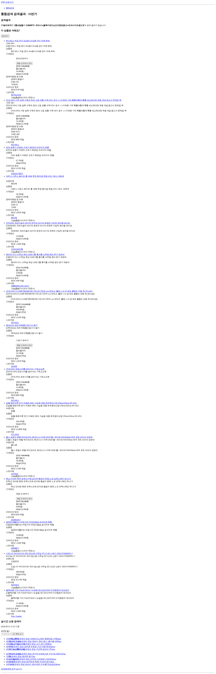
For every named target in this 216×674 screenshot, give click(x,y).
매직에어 (15, 580)
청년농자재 (16, 95)
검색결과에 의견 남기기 (11, 664)
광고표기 (5, 36)
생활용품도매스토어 (20, 284)
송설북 (14, 364)
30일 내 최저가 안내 (24, 63)
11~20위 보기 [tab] (18, 629)
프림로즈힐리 (17, 172)
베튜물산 (15, 544)
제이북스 (15, 144)
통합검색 (10, 8)
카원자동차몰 (17, 248)
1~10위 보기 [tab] (6, 629)
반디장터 (15, 431)
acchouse (14, 470)
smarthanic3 (15, 515)
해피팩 (14, 217)
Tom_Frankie (16, 611)
